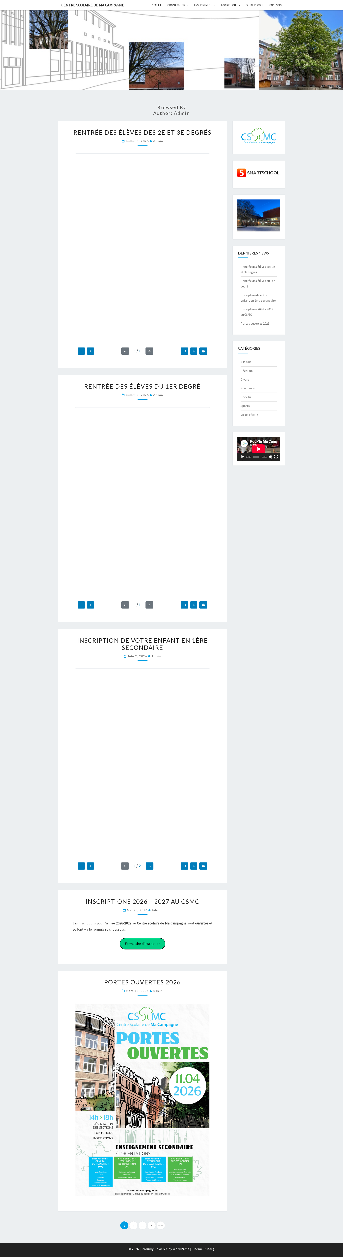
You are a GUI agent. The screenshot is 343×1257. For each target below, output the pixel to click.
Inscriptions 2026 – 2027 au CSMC (142, 901)
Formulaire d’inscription (142, 943)
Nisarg (209, 1249)
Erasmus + (248, 388)
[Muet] (271, 457)
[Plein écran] (276, 457)
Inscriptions (229, 5)
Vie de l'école (249, 415)
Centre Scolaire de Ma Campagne (92, 4)
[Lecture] (243, 457)
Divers (245, 379)
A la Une (246, 362)
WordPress (181, 1249)
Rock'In (246, 397)
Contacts (275, 5)
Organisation (176, 5)
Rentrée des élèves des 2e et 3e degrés (142, 132)
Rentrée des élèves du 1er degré (142, 386)
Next (160, 1225)
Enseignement (203, 5)
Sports (245, 406)
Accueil (156, 5)
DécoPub (247, 371)
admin (158, 141)
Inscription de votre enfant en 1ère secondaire (142, 644)
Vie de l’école (255, 5)
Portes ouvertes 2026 (142, 982)
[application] (258, 449)
